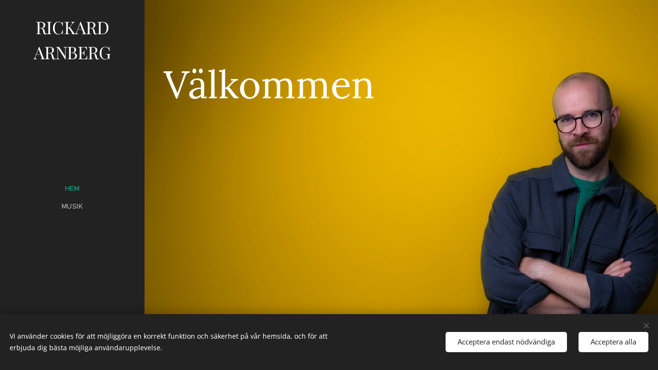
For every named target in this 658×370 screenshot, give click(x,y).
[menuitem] (72, 188)
